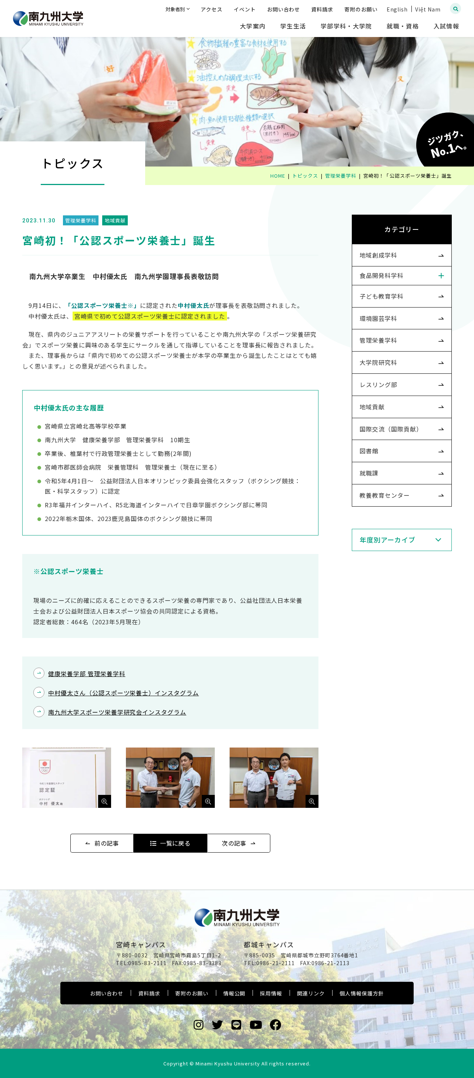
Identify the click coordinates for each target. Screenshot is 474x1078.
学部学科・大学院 (346, 25)
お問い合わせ (106, 993)
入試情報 (446, 25)
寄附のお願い (191, 993)
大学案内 (253, 25)
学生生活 (293, 25)
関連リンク (311, 993)
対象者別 (175, 9)
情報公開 (234, 993)
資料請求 (149, 993)
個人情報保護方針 (362, 993)
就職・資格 (402, 25)
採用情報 (271, 993)
